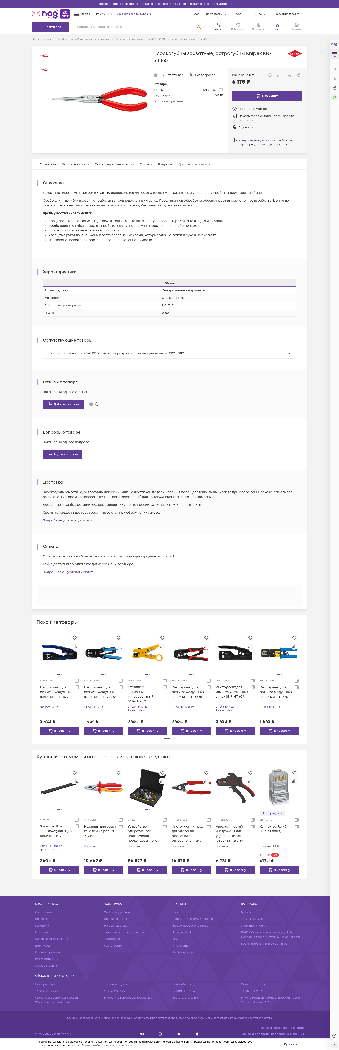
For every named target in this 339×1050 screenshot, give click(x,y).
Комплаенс (112, 939)
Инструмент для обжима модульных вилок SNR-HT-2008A (100, 692)
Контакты (41, 932)
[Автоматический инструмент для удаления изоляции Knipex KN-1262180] (235, 787)
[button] (169, 4)
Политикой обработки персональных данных (109, 1045)
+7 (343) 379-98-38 (46, 991)
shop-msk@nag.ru (140, 14)
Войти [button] (277, 29)
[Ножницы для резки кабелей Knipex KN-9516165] (103, 787)
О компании (44, 912)
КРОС (176, 939)
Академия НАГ (182, 932)
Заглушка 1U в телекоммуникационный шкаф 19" (56, 831)
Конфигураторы (183, 952)
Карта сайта (113, 946)
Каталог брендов (47, 952)
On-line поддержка (117, 912)
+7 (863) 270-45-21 (115, 991)
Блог (196, 14)
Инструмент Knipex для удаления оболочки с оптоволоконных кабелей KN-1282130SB (187, 833)
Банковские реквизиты (51, 939)
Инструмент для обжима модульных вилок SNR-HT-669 (232, 692)
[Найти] (199, 27)
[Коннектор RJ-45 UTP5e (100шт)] (279, 787)
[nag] (196, 1034)
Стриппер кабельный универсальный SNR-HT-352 (140, 694)
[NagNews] (178, 1034)
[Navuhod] (160, 1034)
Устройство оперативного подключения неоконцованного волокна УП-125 (142, 833)
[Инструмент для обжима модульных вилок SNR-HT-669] (235, 653)
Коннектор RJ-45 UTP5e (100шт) (273, 828)
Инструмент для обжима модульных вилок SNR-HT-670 (56, 692)
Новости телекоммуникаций (192, 919)
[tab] (48, 164)
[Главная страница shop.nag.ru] (51, 14)
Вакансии (42, 925)
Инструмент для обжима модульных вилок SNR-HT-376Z (276, 692)
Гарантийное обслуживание (124, 932)
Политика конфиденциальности (281, 1028)
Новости (41, 919)
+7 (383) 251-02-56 (183, 991)
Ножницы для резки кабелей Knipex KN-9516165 (100, 831)
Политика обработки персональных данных (272, 1034)
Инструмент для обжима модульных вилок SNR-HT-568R (188, 692)
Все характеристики (168, 101)
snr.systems (180, 946)
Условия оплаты (115, 919)
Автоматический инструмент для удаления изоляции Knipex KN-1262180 (231, 833)
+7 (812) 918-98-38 (252, 991)
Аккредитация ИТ (47, 966)
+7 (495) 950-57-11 (102, 14)
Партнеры (42, 946)
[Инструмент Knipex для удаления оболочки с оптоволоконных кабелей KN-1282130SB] (191, 787)
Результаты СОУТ (47, 959)
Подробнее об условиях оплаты (69, 572)
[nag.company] (141, 1034)
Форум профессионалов (190, 925)
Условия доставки (116, 925)
